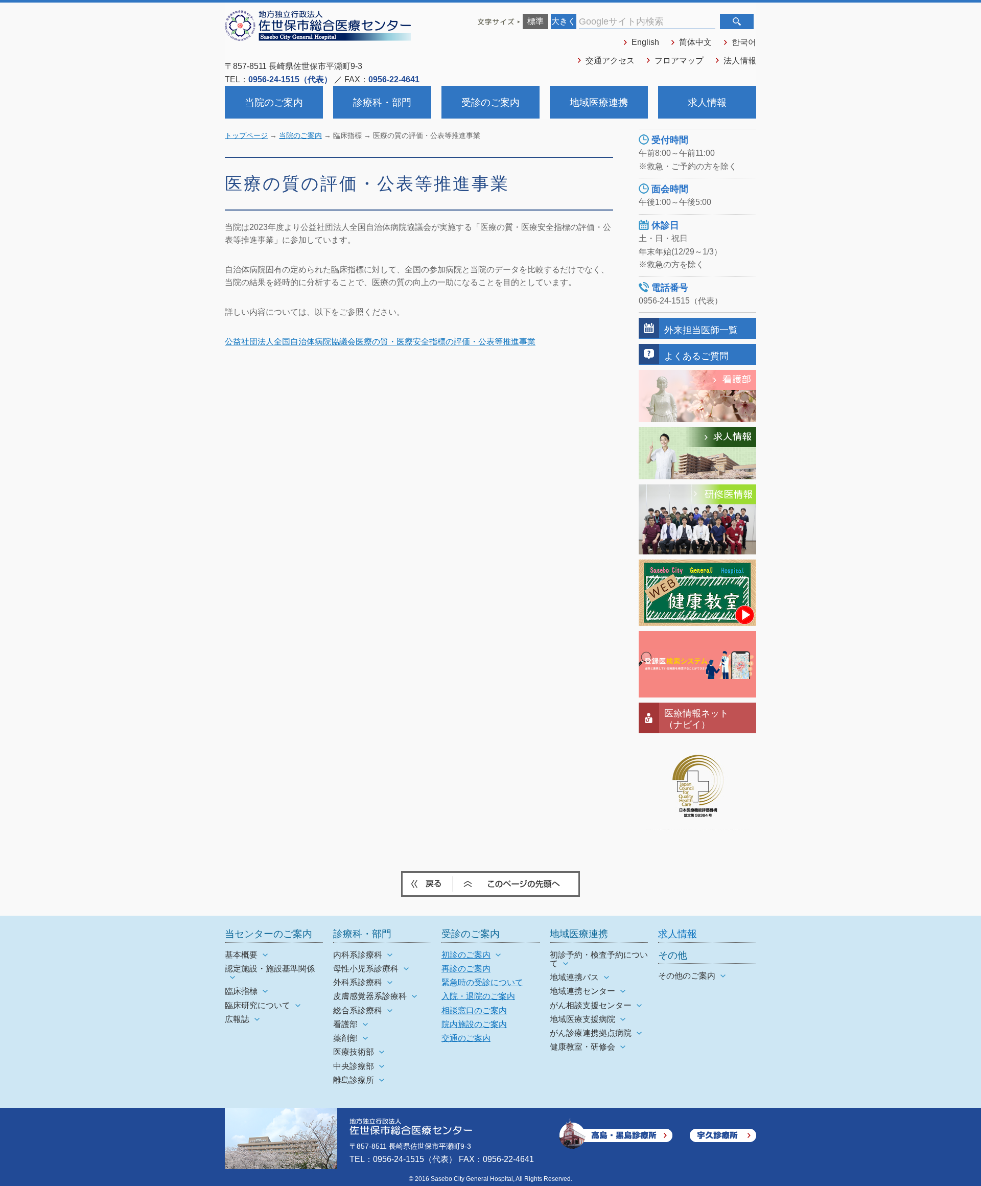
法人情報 (739, 60)
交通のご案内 (466, 1038)
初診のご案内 (466, 954)
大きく (563, 21)
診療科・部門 (382, 102)
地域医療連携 (599, 102)
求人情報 (707, 102)
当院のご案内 (274, 102)
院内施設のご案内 (474, 1024)
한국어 (744, 42)
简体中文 (695, 42)
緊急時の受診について (482, 982)
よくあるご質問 (696, 356)
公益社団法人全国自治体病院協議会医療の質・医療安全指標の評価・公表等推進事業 (380, 341)
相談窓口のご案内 (474, 1010)
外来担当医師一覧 (701, 329)
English (645, 42)
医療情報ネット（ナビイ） (696, 719)
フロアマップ (679, 60)
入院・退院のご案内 (478, 996)
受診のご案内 (490, 102)
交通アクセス (610, 60)
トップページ (246, 135)
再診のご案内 (466, 968)
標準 (535, 21)
